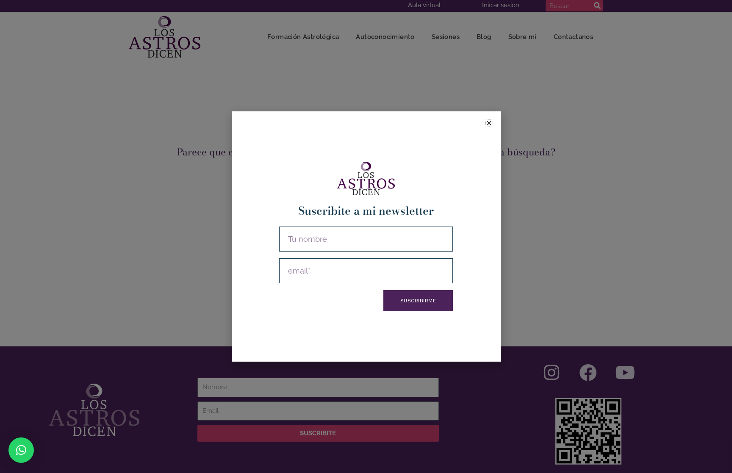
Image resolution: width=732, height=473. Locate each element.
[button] (21, 450)
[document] (366, 236)
